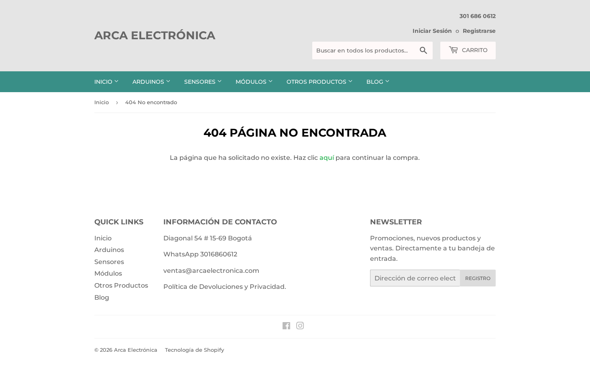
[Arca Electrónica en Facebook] (286, 327)
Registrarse (479, 31)
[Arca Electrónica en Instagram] (300, 327)
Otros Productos (317, 81)
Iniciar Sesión (432, 31)
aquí (326, 157)
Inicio (104, 81)
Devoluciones (221, 286)
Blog (375, 81)
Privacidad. (268, 286)
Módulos (252, 81)
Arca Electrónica (154, 35)
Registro (477, 278)
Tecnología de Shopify (194, 350)
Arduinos (149, 81)
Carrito (474, 50)
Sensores (200, 81)
